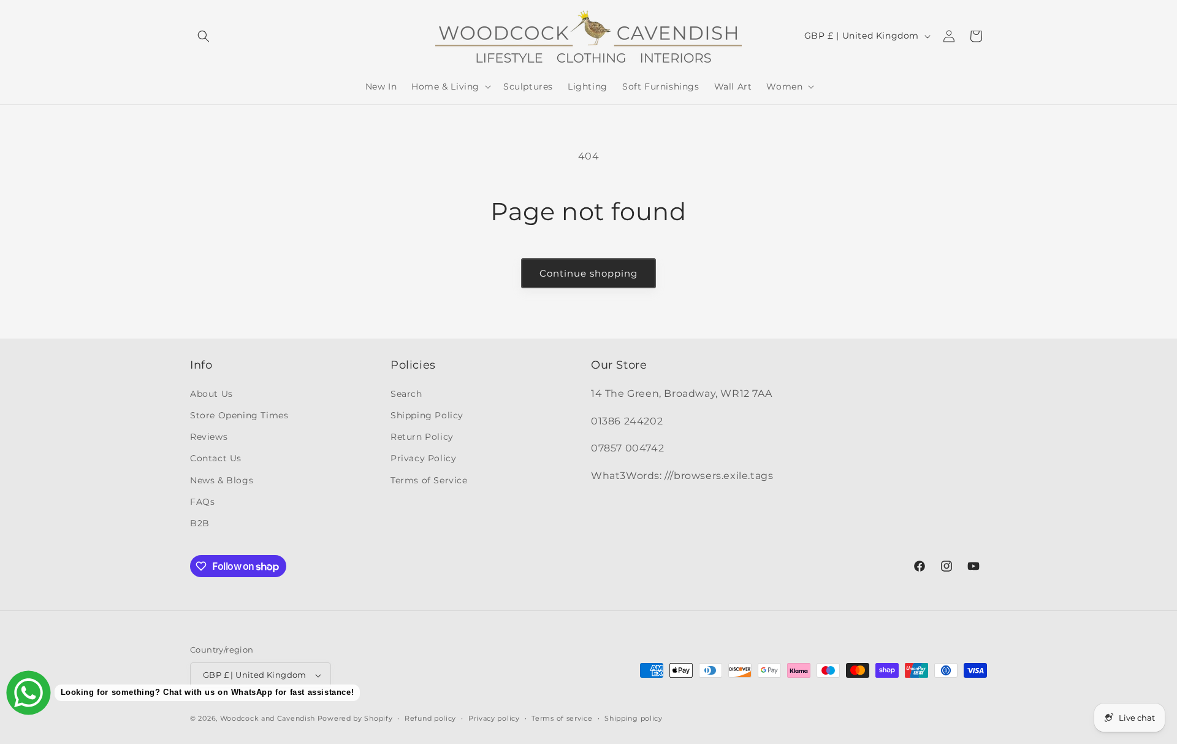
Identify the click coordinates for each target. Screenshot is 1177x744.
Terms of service (561, 718)
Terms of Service (429, 480)
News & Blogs (221, 480)
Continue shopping (588, 273)
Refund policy (430, 718)
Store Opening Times (239, 415)
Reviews (208, 436)
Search (406, 393)
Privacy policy (494, 718)
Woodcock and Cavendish (267, 718)
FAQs (202, 501)
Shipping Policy (426, 415)
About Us (211, 393)
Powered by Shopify (355, 718)
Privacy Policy (423, 458)
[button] (203, 36)
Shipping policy (633, 718)
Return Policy (422, 436)
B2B (200, 523)
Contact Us (216, 458)
